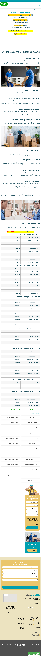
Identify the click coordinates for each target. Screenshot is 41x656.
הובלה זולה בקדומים (13, 433)
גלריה (25, 3)
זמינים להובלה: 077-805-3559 (20, 410)
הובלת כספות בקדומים (33, 480)
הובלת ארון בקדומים (33, 448)
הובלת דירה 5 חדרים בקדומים (11, 459)
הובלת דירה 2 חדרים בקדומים (31, 469)
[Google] (30, 607)
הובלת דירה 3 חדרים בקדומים (11, 464)
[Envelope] (32, 607)
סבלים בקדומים (35, 438)
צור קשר (24, 6)
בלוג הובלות (35, 9)
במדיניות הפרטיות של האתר (33, 522)
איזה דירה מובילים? (17, 3)
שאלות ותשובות (29, 6)
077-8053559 (32, 550)
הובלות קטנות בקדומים (13, 469)
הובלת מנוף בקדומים (33, 454)
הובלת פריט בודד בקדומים (12, 417)
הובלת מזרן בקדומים (13, 427)
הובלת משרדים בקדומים (12, 454)
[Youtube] (28, 607)
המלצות (28, 3)
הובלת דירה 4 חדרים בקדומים (31, 464)
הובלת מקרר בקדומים (33, 427)
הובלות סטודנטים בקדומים (12, 438)
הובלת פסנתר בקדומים (33, 417)
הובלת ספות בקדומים (33, 443)
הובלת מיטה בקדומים (13, 443)
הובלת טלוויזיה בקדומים (33, 433)
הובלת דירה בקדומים (13, 448)
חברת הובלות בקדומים (33, 422)
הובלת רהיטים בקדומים (13, 422)
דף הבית (39, 9)
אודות (31, 3)
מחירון (22, 3)
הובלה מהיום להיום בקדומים (12, 475)
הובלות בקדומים (34, 475)
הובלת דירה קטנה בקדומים (32, 459)
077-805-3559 (4, 4)
